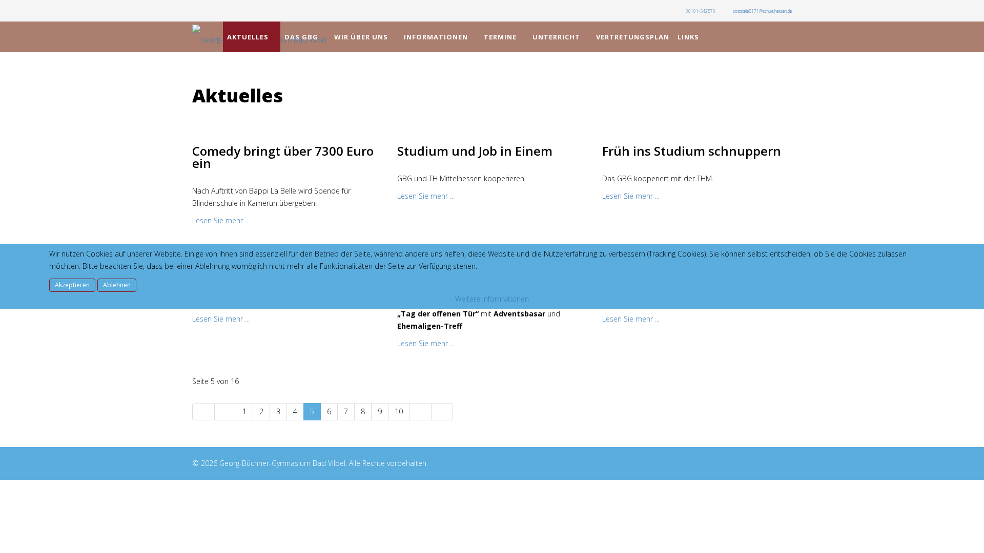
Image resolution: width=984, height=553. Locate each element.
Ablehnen (117, 285)
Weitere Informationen (492, 299)
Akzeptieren (72, 285)
